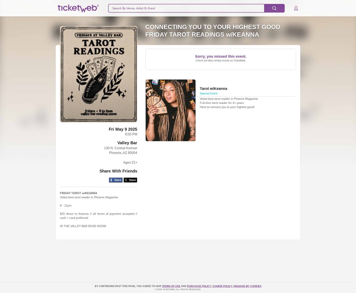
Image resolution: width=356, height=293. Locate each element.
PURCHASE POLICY (199, 286)
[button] (294, 8)
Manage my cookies (247, 286)
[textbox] (196, 8)
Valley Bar (127, 143)
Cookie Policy (223, 286)
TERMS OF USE (171, 286)
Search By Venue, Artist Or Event (133, 8)
